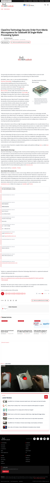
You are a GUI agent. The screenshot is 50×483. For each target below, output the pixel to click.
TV (26, 452)
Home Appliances (4, 452)
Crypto (2, 461)
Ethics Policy (35, 1)
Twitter (19, 168)
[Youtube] (44, 439)
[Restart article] (37, 293)
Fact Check (3, 459)
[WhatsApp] (13, 300)
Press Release (7, 9)
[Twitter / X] (8, 300)
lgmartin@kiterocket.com (10, 236)
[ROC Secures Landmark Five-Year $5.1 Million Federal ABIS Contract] (25, 324)
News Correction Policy (5, 481)
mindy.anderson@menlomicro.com (9, 263)
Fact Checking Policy (14, 481)
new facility (25, 92)
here (41, 145)
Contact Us (47, 1)
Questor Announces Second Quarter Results (7, 331)
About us (25, 1)
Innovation (3, 446)
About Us (27, 457)
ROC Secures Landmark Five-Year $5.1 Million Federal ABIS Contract (24, 331)
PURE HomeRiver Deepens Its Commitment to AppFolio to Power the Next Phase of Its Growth (40, 331)
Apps (2, 450)
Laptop (27, 446)
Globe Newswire (13, 307)
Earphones (28, 444)
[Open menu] (48, 5)
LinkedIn (14, 168)
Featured (3, 463)
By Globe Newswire (8, 38)
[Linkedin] (48, 439)
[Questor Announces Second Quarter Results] (8, 324)
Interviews (3, 444)
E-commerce (3, 448)
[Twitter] (38, 439)
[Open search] (45, 5)
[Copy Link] (16, 300)
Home (2, 9)
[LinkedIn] (11, 300)
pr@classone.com (8, 233)
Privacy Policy (41, 1)
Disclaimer (30, 1)
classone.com (29, 165)
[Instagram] (41, 439)
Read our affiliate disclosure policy (39, 478)
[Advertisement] (25, 19)
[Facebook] (5, 300)
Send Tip (5, 471)
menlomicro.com (5, 184)
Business (3, 457)
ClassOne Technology (6, 81)
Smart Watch (28, 450)
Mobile (27, 448)
